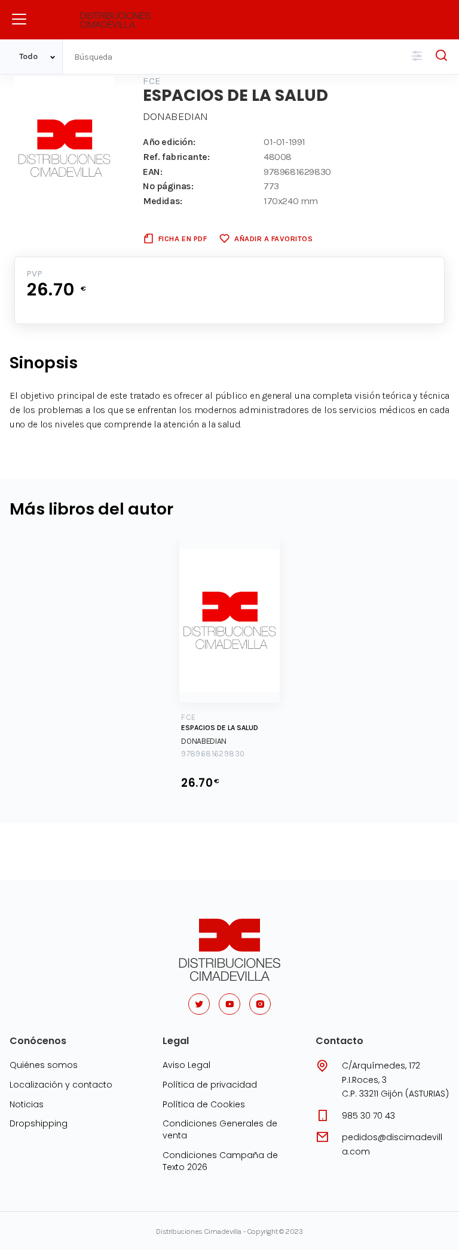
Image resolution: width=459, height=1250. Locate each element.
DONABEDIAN (175, 116)
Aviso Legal (186, 1065)
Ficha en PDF (182, 238)
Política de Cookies (204, 1104)
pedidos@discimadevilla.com (392, 1144)
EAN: (152, 171)
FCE (151, 81)
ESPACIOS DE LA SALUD (219, 727)
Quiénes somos (44, 1065)
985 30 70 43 (368, 1116)
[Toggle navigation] (19, 19)
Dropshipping (39, 1123)
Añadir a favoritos (273, 238)
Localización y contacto (61, 1085)
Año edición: (169, 141)
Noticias (27, 1104)
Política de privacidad (210, 1085)
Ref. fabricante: (176, 156)
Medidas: (162, 201)
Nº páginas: (168, 186)
